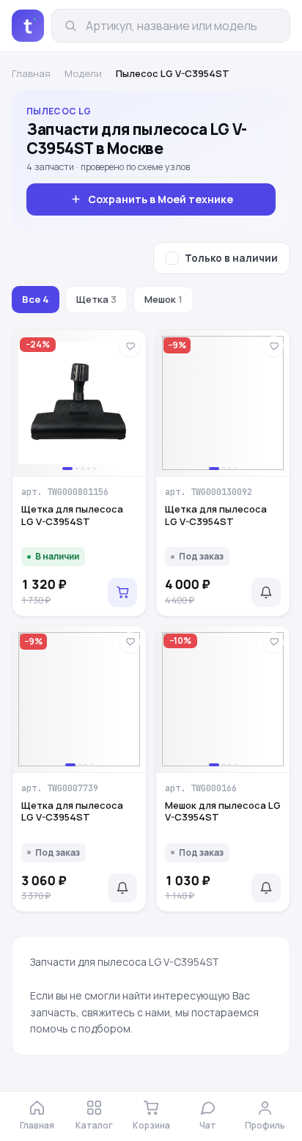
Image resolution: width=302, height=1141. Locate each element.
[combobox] (182, 25)
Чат (207, 1125)
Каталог (94, 1125)
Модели (83, 73)
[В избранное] (129, 346)
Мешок (163, 299)
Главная (31, 73)
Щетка (96, 299)
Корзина (151, 1125)
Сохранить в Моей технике (160, 199)
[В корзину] (122, 592)
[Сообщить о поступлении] (266, 592)
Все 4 (35, 299)
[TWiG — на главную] (28, 26)
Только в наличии (231, 258)
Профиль (265, 1125)
